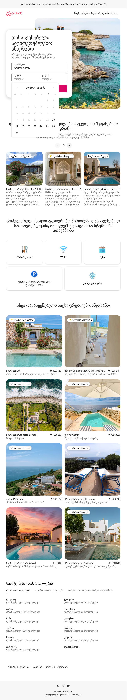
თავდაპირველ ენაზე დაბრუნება (89, 4)
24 (16, 126)
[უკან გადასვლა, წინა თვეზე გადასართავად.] (17, 88)
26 (29, 126)
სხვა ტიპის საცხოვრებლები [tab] (49, 590)
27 (35, 126)
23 (53, 119)
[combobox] (39, 68)
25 (23, 126)
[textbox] (25, 79)
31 (17, 132)
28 (41, 126)
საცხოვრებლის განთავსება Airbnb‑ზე (96, 13)
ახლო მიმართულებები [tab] (18, 590)
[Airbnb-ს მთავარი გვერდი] (14, 13)
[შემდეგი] (69, 145)
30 (53, 126)
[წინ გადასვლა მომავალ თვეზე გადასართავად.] (53, 88)
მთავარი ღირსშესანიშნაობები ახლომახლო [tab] (90, 590)
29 (47, 126)
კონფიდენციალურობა (57, 694)
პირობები (77, 694)
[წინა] (57, 145)
